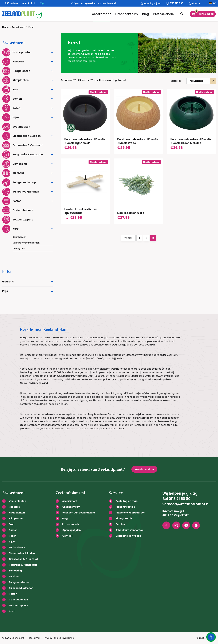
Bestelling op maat (127, 501)
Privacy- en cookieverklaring (59, 637)
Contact (197, 3)
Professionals (163, 14)
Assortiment (101, 14)
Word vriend (142, 469)
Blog (145, 14)
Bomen (13, 530)
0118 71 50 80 (176, 3)
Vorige (128, 238)
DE (214, 3)
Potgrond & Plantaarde (23, 565)
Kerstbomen (19, 236)
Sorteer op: (176, 80)
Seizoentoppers (18, 605)
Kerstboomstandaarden (26, 242)
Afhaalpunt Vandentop (130, 530)
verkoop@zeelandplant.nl (186, 504)
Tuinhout (14, 576)
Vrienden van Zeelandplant (78, 512)
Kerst (12, 611)
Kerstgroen (19, 248)
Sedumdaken (17, 547)
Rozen (12, 536)
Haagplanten (17, 512)
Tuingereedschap (19, 582)
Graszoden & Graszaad (23, 559)
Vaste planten (17, 501)
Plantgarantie (124, 518)
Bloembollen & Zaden (22, 553)
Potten (13, 594)
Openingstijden (152, 3)
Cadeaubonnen (18, 599)
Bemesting (15, 570)
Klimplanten (16, 518)
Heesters (14, 507)
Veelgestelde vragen (128, 536)
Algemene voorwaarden (130, 512)
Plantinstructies (125, 507)
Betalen (120, 524)
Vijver (12, 541)
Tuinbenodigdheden (21, 588)
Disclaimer (34, 637)
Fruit (11, 524)
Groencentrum (126, 14)
